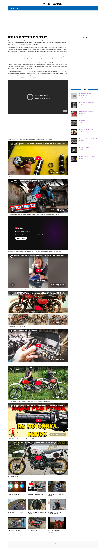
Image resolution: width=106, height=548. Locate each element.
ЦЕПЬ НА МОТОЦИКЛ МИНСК (86, 102)
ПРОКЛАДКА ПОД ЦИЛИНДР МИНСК (88, 129)
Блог (18, 8)
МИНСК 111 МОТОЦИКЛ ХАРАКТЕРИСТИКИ (85, 94)
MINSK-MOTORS (53, 3)
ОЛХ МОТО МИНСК (84, 147)
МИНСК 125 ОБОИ (83, 120)
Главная (12, 8)
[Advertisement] (53, 22)
